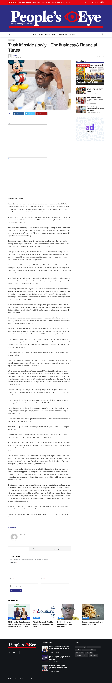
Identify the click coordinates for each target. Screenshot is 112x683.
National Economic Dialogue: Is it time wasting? (64, 624)
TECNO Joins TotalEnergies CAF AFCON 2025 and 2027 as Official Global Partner (19, 624)
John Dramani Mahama (89, 649)
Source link (12, 527)
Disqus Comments (61, 549)
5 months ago (92, 112)
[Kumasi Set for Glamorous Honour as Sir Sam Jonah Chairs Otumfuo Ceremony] (81, 90)
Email (43, 578)
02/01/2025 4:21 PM (18, 57)
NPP (91, 652)
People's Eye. (16, 678)
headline (78, 649)
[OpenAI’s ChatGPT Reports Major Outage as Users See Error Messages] (45, 658)
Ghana (89, 647)
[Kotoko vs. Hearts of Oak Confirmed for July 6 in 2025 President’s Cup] (45, 668)
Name (12, 578)
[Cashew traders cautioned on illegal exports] (93, 612)
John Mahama (79, 652)
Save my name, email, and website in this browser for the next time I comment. (35, 586)
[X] (95, 2)
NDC (87, 652)
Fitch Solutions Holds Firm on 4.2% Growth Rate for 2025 (43, 624)
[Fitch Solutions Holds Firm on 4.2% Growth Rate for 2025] (44, 612)
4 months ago (92, 93)
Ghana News (96, 647)
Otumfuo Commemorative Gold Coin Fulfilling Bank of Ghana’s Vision (37, 2)
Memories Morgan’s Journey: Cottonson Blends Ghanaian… (95, 108)
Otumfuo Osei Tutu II (81, 655)
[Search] (103, 34)
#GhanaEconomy (80, 647)
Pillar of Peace (93, 655)
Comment (13, 562)
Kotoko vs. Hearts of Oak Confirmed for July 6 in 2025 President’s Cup (58, 667)
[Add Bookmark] (69, 113)
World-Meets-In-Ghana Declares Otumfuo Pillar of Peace (95, 99)
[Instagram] (98, 2)
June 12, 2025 (55, 652)
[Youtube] (93, 2)
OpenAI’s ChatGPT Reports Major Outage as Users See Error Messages (59, 657)
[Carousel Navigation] (84, 2)
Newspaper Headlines (83, 65)
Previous (12, 631)
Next (18, 631)
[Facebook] (90, 2)
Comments (19, 549)
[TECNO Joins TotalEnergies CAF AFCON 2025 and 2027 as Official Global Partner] (19, 612)
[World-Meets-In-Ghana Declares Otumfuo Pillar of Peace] (81, 100)
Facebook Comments (40, 549)
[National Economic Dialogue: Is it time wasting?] (68, 612)
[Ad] (90, 129)
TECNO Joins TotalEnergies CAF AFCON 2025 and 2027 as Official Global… (59, 648)
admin (15, 55)
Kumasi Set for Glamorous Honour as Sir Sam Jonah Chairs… (95, 89)
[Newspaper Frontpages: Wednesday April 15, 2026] (90, 74)
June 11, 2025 (54, 661)
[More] (77, 34)
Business (11, 40)
